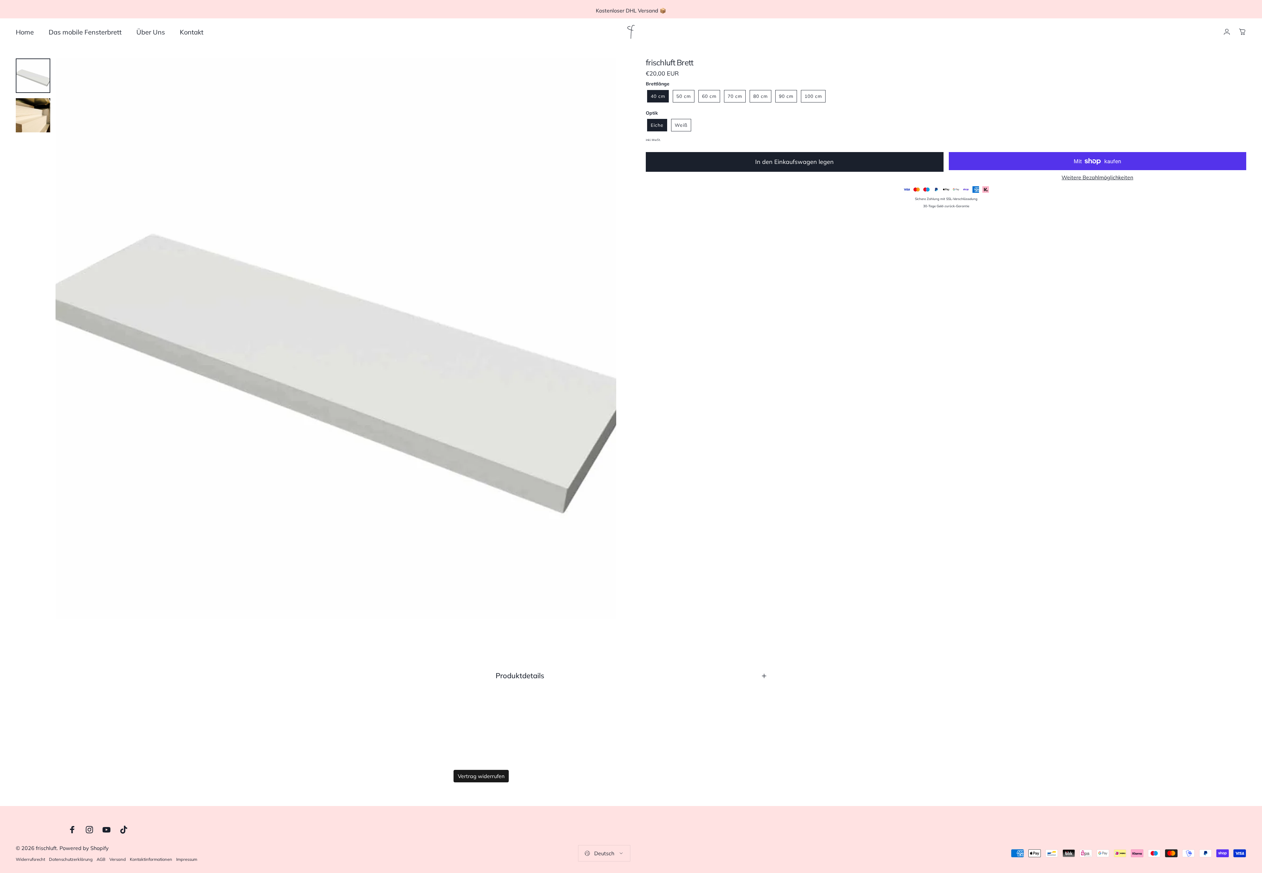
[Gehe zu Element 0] (33, 75)
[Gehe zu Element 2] (33, 115)
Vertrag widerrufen (481, 776)
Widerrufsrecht (30, 859)
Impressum (186, 859)
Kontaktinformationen (151, 859)
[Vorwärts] (599, 354)
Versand (117, 859)
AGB (101, 859)
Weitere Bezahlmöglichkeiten (1097, 177)
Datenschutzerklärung (71, 859)
